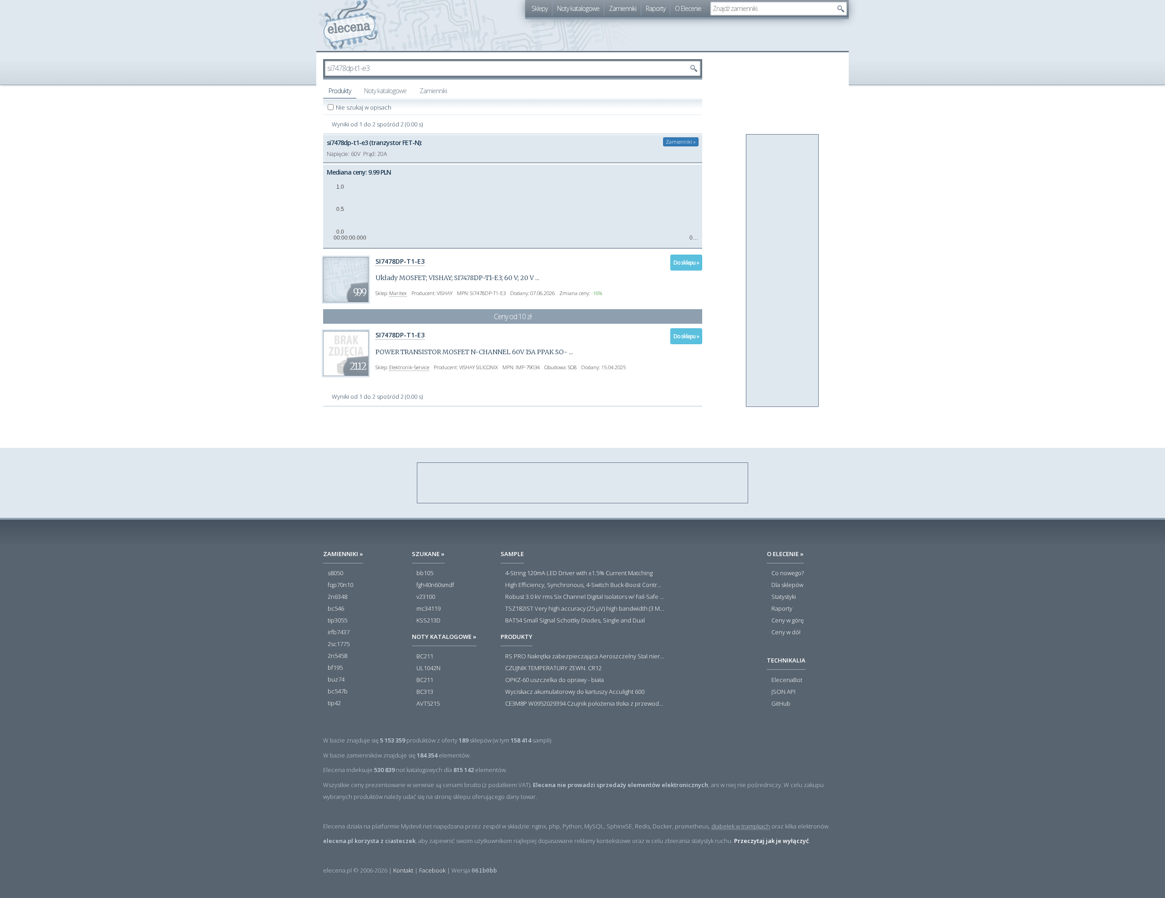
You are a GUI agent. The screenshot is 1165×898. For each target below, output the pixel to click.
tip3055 (337, 620)
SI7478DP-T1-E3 (400, 261)
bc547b (338, 691)
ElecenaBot (786, 680)
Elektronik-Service (409, 367)
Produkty (340, 90)
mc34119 (428, 608)
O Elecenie (688, 8)
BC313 (424, 692)
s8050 (335, 573)
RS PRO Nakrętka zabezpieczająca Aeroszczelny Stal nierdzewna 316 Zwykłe (584, 656)
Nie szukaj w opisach (364, 107)
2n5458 (337, 656)
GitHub (780, 703)
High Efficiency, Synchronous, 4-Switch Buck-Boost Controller (584, 585)
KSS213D (428, 620)
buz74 (336, 679)
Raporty (655, 8)
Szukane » (428, 554)
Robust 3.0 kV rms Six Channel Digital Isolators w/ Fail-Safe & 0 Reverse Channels (584, 597)
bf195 (335, 668)
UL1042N (428, 668)
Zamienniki (622, 8)
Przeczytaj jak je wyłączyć (771, 841)
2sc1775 (339, 644)
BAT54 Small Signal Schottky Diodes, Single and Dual (575, 620)
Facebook (432, 870)
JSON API (783, 692)
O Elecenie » (785, 554)
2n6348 (337, 597)
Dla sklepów (787, 585)
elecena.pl (350, 25)
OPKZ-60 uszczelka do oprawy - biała (554, 680)
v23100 (425, 597)
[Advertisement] (782, 271)
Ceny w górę (787, 620)
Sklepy (539, 8)
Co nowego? (787, 573)
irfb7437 (339, 632)
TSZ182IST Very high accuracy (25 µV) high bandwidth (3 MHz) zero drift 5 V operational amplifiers (584, 608)
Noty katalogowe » (444, 636)
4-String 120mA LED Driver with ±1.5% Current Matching (579, 573)
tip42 (334, 703)
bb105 (424, 573)
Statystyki (783, 597)
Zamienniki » (681, 141)
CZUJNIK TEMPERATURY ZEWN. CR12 (553, 668)
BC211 (424, 656)
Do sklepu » (686, 262)
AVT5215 (428, 703)
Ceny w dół (785, 632)
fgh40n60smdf (435, 585)
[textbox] (771, 8)
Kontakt (403, 870)
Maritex (398, 293)
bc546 (336, 608)
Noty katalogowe (578, 8)
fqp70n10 (340, 585)
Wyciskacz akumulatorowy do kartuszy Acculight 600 (574, 692)
